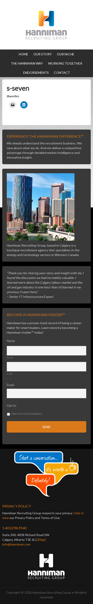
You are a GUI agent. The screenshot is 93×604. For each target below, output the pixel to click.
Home (23, 54)
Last (10, 373)
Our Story (42, 54)
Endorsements (36, 72)
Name (11, 341)
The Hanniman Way (27, 63)
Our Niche (65, 54)
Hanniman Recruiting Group (46, 24)
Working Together (65, 63)
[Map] (42, 539)
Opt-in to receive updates (26, 413)
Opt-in (11, 405)
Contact (62, 72)
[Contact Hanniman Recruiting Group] (46, 474)
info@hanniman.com (16, 544)
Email (10, 385)
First (10, 357)
